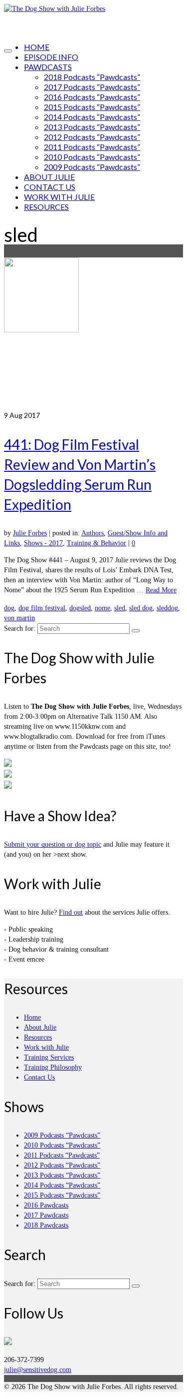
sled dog (141, 608)
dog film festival (41, 608)
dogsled (80, 608)
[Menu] (8, 50)
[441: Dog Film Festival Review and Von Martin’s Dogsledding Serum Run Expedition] (93, 333)
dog (9, 608)
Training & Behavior (96, 543)
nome (102, 608)
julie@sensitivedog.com (37, 1370)
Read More (161, 590)
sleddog (167, 608)
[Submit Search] (136, 630)
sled (119, 608)
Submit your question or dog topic (52, 844)
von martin (19, 618)
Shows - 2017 (43, 543)
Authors (92, 533)
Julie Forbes (30, 533)
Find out (71, 912)
